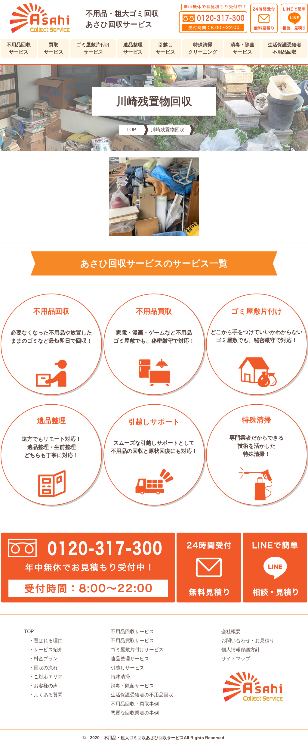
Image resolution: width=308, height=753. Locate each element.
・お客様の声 (41, 685)
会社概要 (231, 631)
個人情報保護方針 (240, 649)
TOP (131, 129)
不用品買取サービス (132, 640)
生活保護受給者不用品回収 (284, 48)
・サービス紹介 (43, 649)
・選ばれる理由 (43, 640)
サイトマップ (235, 658)
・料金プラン (41, 658)
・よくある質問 (43, 694)
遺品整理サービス (133, 48)
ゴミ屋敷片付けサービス (93, 48)
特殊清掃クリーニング (202, 48)
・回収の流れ (41, 667)
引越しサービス (165, 48)
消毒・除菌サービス (242, 48)
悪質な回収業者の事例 (135, 712)
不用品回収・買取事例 (135, 703)
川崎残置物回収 (167, 129)
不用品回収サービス (19, 48)
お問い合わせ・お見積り (247, 640)
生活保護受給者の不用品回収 (142, 694)
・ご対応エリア (43, 676)
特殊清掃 (120, 676)
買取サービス (53, 48)
